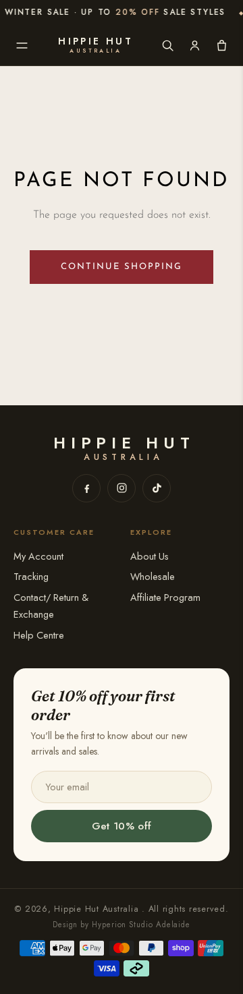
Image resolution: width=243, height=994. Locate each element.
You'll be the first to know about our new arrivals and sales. (109, 743)
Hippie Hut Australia (98, 909)
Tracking (31, 576)
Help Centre (39, 635)
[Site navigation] (21, 45)
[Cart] (221, 45)
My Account (38, 556)
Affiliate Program (165, 597)
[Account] (194, 45)
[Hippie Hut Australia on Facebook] (86, 488)
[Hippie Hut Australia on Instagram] (121, 488)
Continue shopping (121, 266)
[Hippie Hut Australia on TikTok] (156, 488)
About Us (149, 556)
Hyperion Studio (122, 924)
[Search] (167, 45)
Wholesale (152, 576)
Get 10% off (121, 826)
